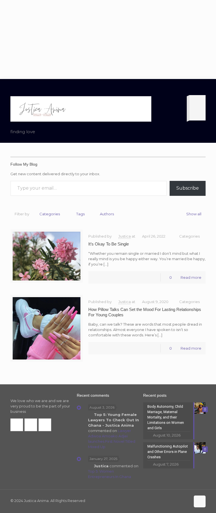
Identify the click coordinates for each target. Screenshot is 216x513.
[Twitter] (170, 500)
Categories (49, 214)
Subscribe (187, 188)
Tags (80, 214)
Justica (124, 236)
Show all (193, 214)
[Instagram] (185, 500)
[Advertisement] (108, 39)
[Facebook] (162, 500)
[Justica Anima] (42, 109)
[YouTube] (178, 500)
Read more (191, 277)
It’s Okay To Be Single (108, 244)
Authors (107, 214)
